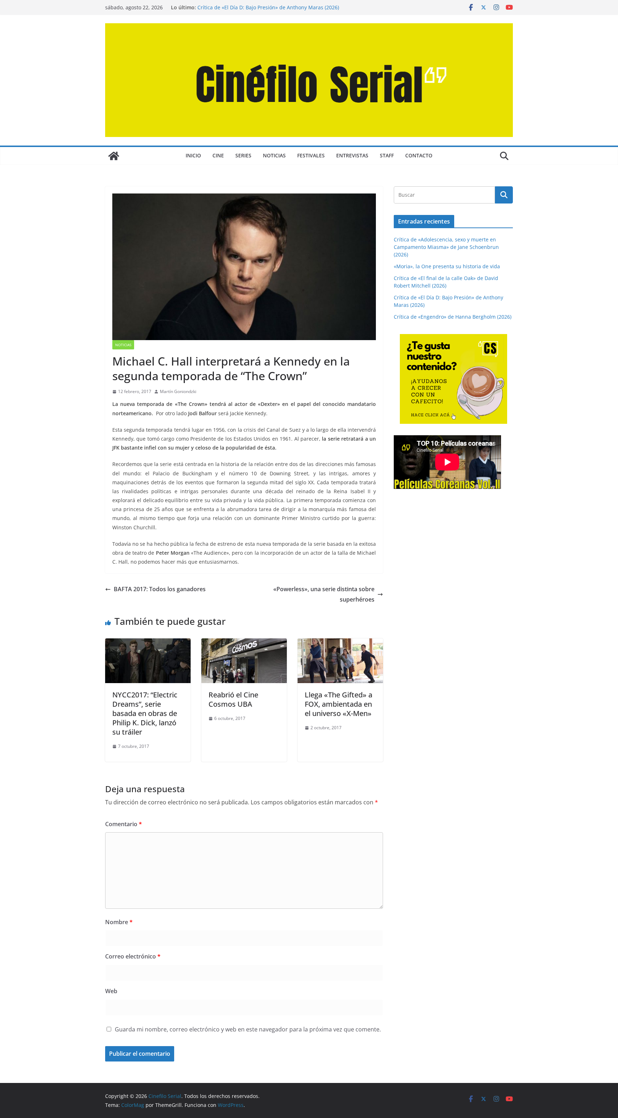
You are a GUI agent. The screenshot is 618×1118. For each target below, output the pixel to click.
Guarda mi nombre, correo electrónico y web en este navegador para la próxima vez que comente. (248, 1029)
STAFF (387, 155)
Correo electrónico (133, 956)
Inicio (193, 155)
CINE (218, 155)
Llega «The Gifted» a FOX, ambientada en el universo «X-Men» (338, 704)
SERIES (243, 155)
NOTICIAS (274, 155)
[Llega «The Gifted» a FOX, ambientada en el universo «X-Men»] (340, 643)
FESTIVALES (311, 155)
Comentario (123, 824)
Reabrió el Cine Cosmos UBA (233, 699)
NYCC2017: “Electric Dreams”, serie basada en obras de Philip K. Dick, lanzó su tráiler (144, 713)
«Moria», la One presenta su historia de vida (447, 266)
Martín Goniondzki (178, 391)
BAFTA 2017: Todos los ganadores (160, 589)
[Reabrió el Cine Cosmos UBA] (244, 643)
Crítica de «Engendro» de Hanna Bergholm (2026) (452, 316)
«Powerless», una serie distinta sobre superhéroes (323, 594)
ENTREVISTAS (352, 155)
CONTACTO (418, 155)
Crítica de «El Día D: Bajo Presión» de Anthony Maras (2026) (268, 7)
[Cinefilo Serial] (113, 156)
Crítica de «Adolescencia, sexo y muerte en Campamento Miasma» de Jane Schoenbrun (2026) (446, 247)
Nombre (119, 922)
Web (111, 991)
